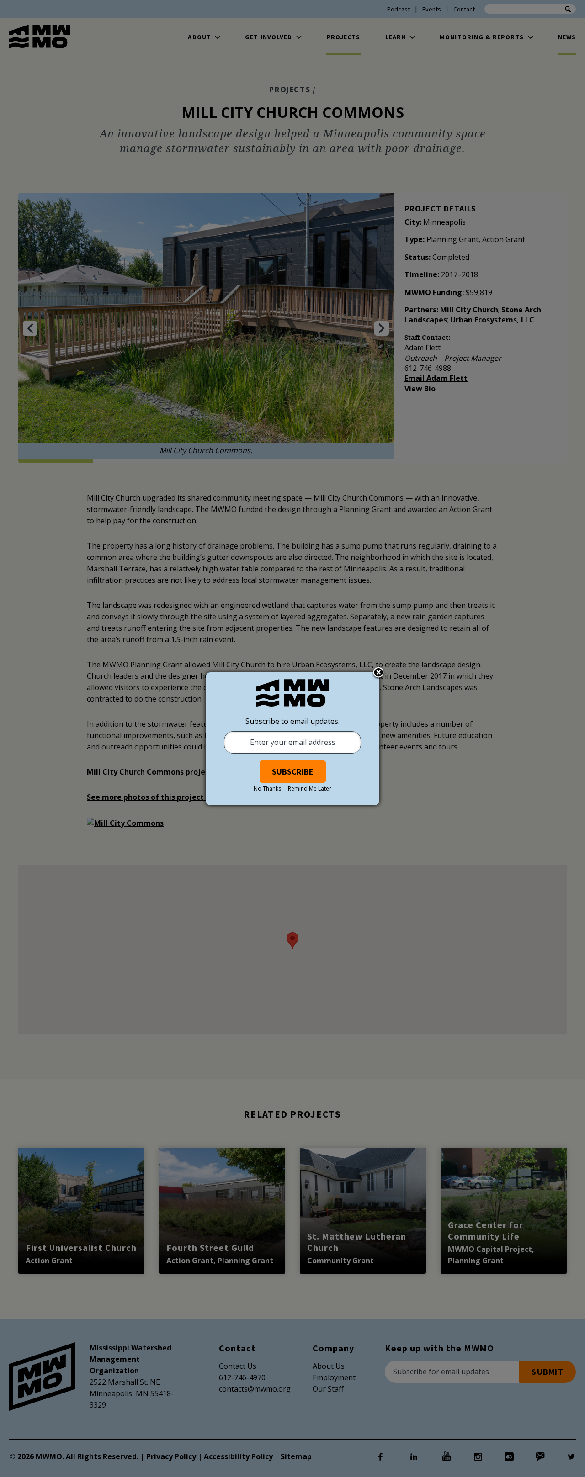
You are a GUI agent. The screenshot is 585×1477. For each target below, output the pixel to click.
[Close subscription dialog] (378, 673)
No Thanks (267, 788)
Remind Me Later (309, 788)
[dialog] (292, 738)
